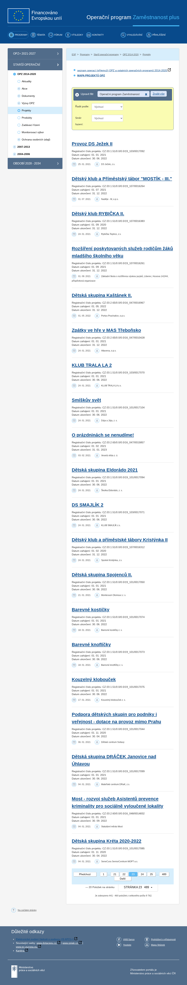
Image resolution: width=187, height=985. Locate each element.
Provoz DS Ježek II (92, 143)
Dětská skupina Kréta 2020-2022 (106, 841)
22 (124, 874)
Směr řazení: (79, 121)
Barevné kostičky (90, 609)
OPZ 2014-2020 (131, 54)
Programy (85, 54)
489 (164, 874)
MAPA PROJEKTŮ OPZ (91, 75)
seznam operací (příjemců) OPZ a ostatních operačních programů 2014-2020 (122, 70)
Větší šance (129, 939)
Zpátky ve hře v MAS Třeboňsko (106, 330)
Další (123, 878)
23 (133, 874)
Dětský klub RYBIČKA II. (98, 213)
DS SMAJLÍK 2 (87, 504)
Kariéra (20, 950)
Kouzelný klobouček (94, 679)
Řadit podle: (82, 106)
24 (142, 874)
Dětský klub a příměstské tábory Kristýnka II (120, 539)
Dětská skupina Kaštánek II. (102, 295)
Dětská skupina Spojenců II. (102, 574)
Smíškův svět (86, 400)
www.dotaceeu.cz (47, 943)
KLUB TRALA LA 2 (92, 365)
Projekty (147, 54)
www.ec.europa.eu (26, 946)
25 (151, 874)
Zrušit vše (159, 93)
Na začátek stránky (27, 910)
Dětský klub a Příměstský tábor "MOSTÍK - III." (122, 178)
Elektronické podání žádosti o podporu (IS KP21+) (45, 939)
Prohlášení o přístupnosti (163, 939)
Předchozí (85, 874)
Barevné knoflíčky (91, 644)
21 (114, 874)
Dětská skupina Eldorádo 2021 (105, 469)
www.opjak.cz (70, 943)
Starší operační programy (106, 54)
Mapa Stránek (158, 945)
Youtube (127, 945)
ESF (74, 54)
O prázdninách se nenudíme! (103, 435)
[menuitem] (18, 35)
